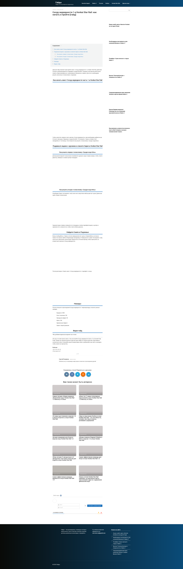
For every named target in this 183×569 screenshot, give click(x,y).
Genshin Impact (86, 3)
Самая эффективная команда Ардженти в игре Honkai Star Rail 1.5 (63, 478)
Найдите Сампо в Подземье (61, 59)
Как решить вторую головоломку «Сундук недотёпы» (70, 56)
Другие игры (125, 3)
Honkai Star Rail (116, 3)
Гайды (58, 2)
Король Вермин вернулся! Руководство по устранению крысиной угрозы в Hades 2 (117, 111)
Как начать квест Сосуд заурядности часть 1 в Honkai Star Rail (70, 49)
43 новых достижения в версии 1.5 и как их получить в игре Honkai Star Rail (64, 417)
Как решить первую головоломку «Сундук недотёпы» (70, 54)
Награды (56, 61)
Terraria (101, 3)
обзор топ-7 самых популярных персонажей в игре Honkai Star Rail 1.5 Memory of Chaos (90, 398)
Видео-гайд (57, 64)
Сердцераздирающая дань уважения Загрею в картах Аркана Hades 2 (120, 552)
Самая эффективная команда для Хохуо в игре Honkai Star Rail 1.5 (90, 457)
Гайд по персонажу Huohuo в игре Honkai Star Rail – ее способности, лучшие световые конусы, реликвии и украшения (90, 418)
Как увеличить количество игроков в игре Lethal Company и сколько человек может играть (119, 130)
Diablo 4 (94, 3)
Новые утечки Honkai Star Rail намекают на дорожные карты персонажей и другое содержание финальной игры (90, 479)
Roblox (107, 3)
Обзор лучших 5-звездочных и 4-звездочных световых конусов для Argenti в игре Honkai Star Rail (64, 458)
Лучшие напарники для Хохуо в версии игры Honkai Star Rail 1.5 (63, 438)
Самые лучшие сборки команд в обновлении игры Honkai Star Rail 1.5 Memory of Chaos (63, 398)
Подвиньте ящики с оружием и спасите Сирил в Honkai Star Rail (71, 51)
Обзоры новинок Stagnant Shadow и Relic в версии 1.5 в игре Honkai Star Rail (90, 438)
